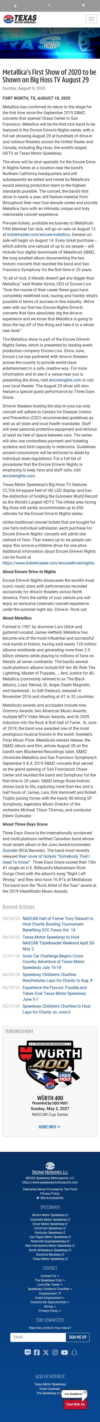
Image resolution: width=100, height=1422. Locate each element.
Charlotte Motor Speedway (48, 1219)
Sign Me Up (77, 1337)
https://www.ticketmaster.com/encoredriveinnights (48, 562)
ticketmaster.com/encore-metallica (38, 234)
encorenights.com (65, 380)
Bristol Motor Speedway (48, 1215)
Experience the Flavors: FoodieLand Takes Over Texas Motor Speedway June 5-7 (55, 993)
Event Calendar (50, 1389)
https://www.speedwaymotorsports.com (50, 1182)
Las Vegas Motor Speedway (48, 1237)
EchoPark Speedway (48, 1228)
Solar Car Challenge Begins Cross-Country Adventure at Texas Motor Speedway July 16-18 (53, 961)
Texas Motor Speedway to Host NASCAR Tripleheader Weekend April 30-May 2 (59, 942)
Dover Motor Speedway (48, 1224)
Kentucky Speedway (48, 1232)
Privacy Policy (50, 1193)
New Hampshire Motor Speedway (48, 1245)
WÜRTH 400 (50, 1100)
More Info (48, 1127)
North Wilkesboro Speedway (48, 1250)
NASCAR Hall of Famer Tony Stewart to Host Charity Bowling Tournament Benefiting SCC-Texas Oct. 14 (58, 924)
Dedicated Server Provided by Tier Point (50, 1189)
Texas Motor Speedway (49, 1259)
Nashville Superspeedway (48, 1241)
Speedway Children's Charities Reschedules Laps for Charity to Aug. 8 (58, 977)
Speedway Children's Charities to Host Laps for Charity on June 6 (57, 1009)
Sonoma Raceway (48, 1254)
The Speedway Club (50, 1393)
